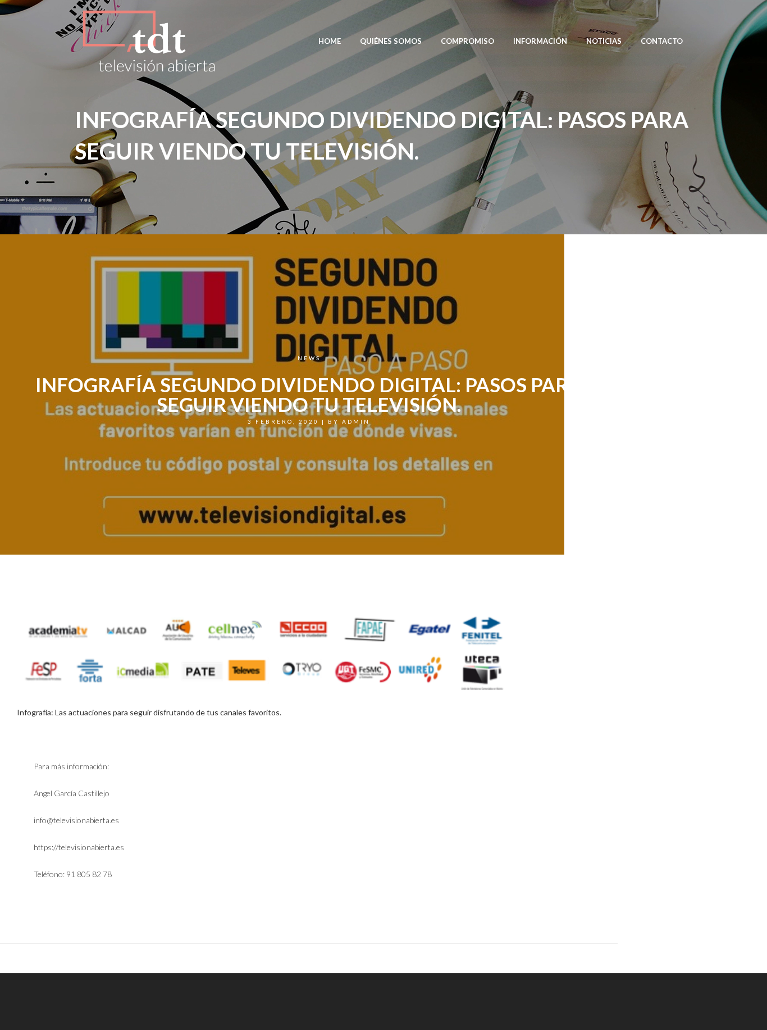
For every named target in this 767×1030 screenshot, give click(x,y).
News (309, 358)
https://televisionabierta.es (79, 847)
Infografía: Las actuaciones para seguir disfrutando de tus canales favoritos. (149, 712)
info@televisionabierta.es (76, 820)
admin (356, 421)
